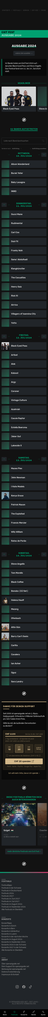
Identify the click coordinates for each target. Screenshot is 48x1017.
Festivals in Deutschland (12, 891)
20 (19, 748)
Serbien (26, 10)
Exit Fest (35, 10)
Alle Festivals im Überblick (12, 909)
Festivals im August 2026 (12, 904)
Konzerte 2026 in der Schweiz (14, 945)
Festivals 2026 (8, 893)
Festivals (16, 10)
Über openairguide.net (11, 964)
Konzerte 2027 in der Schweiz (14, 947)
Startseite (6, 10)
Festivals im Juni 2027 (11, 899)
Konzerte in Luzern (9, 934)
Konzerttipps (7, 923)
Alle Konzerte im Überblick (12, 950)
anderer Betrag (38, 748)
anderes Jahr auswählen (23, 53)
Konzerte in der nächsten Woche (15, 937)
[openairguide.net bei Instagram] (17, 987)
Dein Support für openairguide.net (15, 966)
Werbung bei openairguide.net (14, 969)
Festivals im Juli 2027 (10, 901)
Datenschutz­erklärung (11, 972)
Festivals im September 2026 (14, 907)
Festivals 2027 (8, 896)
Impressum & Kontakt (10, 974)
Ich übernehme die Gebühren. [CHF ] (23, 756)
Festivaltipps (7, 885)
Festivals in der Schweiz (11, 888)
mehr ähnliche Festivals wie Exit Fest (23, 851)
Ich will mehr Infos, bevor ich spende (23, 773)
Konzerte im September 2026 (14, 942)
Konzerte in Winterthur (11, 931)
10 (9, 748)
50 (29, 748)
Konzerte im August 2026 (12, 939)
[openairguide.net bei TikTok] (31, 987)
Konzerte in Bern (8, 928)
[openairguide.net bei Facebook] (24, 987)
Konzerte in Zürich (9, 926)
